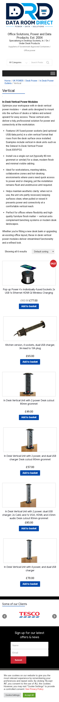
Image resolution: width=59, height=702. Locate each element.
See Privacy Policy (34, 689)
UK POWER (18, 80)
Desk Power (31, 80)
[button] (4, 616)
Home (8, 80)
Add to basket (28, 306)
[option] (29, 614)
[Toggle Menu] (52, 73)
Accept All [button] (29, 695)
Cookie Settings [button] (13, 695)
